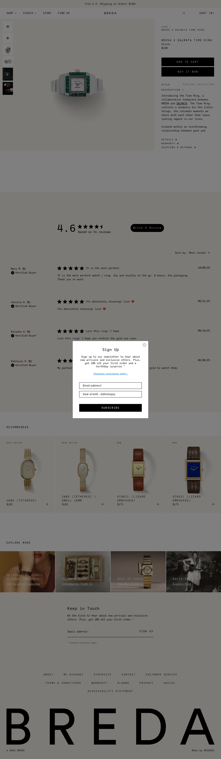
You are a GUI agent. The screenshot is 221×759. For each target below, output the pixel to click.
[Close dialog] (144, 345)
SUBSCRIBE (110, 407)
